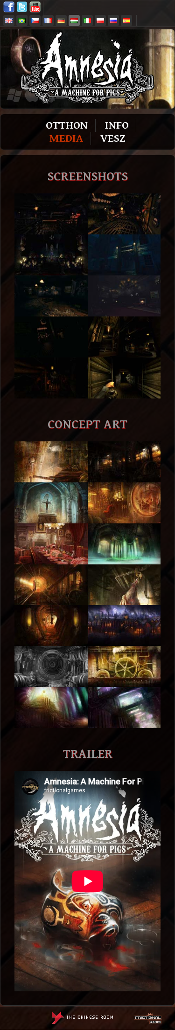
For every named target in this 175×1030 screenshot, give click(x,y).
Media (66, 138)
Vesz (113, 138)
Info (117, 125)
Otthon (67, 125)
